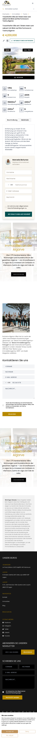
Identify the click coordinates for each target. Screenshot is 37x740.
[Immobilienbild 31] (14, 71)
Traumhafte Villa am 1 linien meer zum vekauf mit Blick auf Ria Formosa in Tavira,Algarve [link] (16, 19)
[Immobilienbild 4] (14, 69)
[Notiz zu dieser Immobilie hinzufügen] (3, 40)
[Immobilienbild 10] (19, 69)
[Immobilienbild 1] (11, 69)
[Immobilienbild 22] (29, 69)
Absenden (12, 414)
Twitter (7, 629)
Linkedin (7, 632)
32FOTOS (20, 77)
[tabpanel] (18, 139)
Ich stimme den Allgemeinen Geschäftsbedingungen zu (18, 207)
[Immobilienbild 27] (11, 71)
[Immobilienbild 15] (23, 69)
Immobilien (16, 14)
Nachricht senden (12, 697)
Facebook (8, 622)
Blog (3, 605)
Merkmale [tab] (25, 120)
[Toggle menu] (33, 3)
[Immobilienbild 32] (15, 71)
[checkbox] (6, 207)
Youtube (7, 636)
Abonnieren (27, 652)
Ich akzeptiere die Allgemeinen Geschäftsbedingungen (15, 692)
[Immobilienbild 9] (18, 69)
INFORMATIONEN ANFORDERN (23, 41)
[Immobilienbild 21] (28, 69)
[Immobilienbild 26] (10, 71)
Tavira (25, 14)
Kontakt (4, 597)
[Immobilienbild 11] (20, 69)
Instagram (8, 626)
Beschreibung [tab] (12, 120)
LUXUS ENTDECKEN (18, 274)
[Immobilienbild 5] (15, 69)
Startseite (5, 14)
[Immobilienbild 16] (24, 69)
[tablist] (18, 120)
